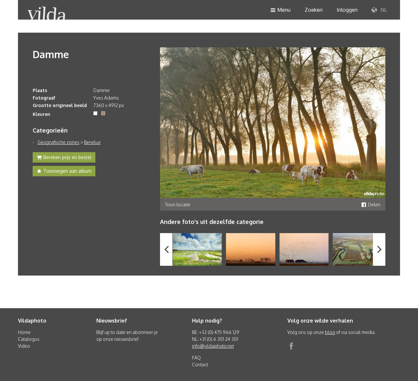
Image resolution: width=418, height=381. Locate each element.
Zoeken (314, 10)
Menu (284, 10)
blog (330, 332)
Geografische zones (58, 142)
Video (24, 346)
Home (24, 332)
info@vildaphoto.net (213, 346)
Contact (200, 364)
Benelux (92, 142)
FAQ (196, 357)
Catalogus (29, 339)
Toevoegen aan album (67, 171)
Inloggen (347, 10)
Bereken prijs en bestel (67, 157)
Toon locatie (177, 204)
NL (383, 10)
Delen (374, 204)
